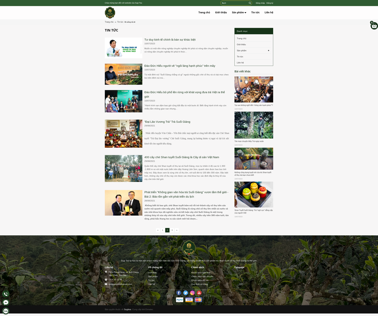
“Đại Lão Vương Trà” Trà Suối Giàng (167, 121)
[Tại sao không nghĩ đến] (253, 89)
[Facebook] (178, 293)
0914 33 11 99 (115, 279)
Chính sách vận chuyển (202, 276)
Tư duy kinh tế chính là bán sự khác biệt (169, 39)
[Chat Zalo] (5, 311)
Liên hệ (151, 284)
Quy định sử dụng (199, 284)
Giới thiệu (152, 272)
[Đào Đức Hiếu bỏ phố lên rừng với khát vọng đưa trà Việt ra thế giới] (123, 92)
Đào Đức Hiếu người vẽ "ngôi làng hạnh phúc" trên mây (179, 65)
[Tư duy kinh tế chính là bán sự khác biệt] (123, 39)
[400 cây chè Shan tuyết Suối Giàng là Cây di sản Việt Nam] (123, 156)
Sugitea (127, 309)
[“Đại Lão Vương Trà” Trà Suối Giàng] (123, 121)
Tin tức (151, 280)
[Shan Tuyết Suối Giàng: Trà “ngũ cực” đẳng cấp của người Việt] (253, 194)
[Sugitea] (117, 13)
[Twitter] (185, 293)
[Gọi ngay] (5, 294)
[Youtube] (199, 293)
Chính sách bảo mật (200, 272)
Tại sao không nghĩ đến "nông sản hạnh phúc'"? (253, 105)
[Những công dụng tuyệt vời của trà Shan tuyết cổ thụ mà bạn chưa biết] (253, 158)
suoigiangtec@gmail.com (120, 284)
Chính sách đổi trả (199, 280)
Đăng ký (270, 3)
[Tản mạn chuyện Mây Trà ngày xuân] (253, 125)
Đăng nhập (260, 3)
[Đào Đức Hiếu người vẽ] (123, 65)
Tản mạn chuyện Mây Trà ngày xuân (249, 141)
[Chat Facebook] (5, 302)
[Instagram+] (192, 293)
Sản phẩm (153, 276)
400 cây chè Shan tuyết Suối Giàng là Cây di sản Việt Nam (181, 157)
